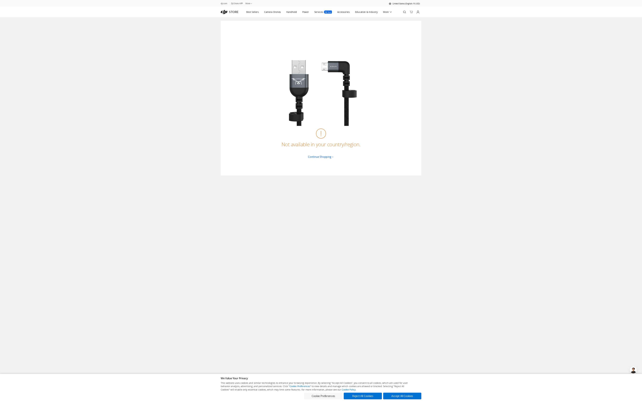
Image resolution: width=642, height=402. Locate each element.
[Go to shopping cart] (411, 12)
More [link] (247, 3)
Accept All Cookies (402, 396)
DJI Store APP (237, 3)
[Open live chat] (633, 370)
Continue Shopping (319, 157)
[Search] (404, 12)
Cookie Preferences (300, 386)
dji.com (224, 3)
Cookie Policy (348, 389)
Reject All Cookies (362, 396)
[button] (404, 4)
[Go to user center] (418, 12)
